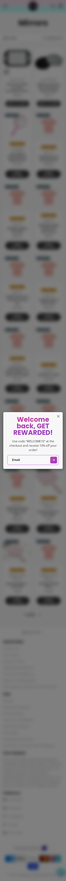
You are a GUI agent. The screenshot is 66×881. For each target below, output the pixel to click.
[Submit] (53, 460)
